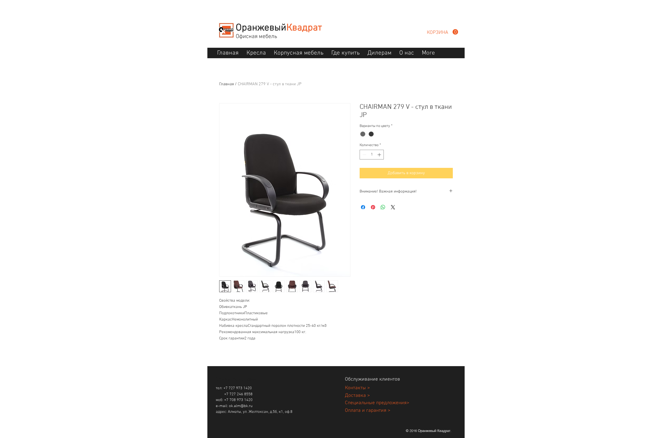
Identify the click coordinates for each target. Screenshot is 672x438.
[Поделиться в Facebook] (363, 207)
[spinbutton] (371, 154)
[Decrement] (363, 154)
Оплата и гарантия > (367, 411)
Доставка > (357, 396)
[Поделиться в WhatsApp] (383, 207)
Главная (226, 84)
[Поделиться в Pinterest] (373, 207)
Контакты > (357, 388)
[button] (442, 32)
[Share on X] (393, 207)
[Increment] (379, 154)
